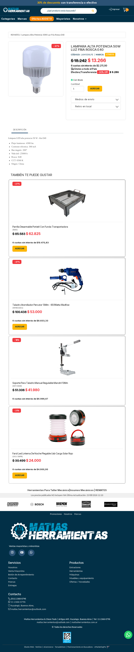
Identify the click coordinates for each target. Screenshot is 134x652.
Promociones (56, 514)
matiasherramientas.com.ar (84, 622)
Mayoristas (63, 18)
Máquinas (74, 575)
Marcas (22, 18)
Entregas (12, 585)
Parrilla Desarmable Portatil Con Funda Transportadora (40, 226)
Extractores (75, 567)
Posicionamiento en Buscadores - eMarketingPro (86, 647)
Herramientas (76, 571)
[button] (108, 647)
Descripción (19, 129)
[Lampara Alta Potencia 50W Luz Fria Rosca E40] (35, 68)
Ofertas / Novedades (79, 582)
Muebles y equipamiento (81, 578)
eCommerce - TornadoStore (55, 647)
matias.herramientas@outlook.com (28, 609)
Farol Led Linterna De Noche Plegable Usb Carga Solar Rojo (42, 453)
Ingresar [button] (116, 9)
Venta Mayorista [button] (16, 571)
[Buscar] (92, 11)
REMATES (15, 35)
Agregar (19, 248)
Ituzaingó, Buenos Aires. (22, 606)
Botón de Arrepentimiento (21, 575)
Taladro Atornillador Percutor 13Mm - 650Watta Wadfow (40, 304)
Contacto (12, 578)
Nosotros (68, 514)
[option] (12, 504)
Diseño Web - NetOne (33, 647)
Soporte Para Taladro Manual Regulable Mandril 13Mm (40, 383)
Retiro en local (83, 106)
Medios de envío (84, 99)
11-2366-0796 (17, 602)
